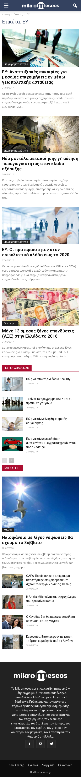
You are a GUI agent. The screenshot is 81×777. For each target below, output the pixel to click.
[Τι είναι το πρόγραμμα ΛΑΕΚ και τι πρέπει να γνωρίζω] (12, 404)
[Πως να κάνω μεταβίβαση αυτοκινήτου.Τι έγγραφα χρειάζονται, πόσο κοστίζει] (12, 444)
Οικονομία (10, 323)
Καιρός (8, 529)
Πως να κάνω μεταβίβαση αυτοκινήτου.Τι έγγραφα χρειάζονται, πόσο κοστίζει (51, 443)
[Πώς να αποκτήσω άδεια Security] (12, 384)
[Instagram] (40, 744)
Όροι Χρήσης (16, 765)
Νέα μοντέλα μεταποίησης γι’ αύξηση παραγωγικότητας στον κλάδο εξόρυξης (40, 163)
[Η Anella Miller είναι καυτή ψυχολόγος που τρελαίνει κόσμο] (12, 602)
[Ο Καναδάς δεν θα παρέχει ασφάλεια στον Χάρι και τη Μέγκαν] (12, 622)
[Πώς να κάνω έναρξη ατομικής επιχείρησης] (12, 424)
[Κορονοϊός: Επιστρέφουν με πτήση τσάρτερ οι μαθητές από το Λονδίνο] (12, 642)
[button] (75, 5)
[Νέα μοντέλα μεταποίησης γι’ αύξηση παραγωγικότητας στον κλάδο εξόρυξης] (40, 134)
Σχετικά (33, 765)
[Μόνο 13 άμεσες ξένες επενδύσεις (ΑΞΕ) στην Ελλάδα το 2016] (40, 307)
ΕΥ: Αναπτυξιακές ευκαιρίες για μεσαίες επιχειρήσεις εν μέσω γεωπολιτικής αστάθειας (34, 77)
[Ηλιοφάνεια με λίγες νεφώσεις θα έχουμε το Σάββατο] (40, 504)
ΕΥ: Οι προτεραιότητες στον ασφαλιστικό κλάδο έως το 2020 (35, 252)
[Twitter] (51, 744)
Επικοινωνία (65, 765)
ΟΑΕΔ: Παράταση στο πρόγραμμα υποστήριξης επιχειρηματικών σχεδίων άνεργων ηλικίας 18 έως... (49, 580)
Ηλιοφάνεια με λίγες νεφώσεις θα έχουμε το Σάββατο (37, 540)
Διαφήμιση (48, 765)
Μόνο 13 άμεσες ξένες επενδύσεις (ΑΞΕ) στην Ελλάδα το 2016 (38, 333)
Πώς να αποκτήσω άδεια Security (48, 379)
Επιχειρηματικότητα (16, 64)
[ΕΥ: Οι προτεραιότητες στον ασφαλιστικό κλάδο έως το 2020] (40, 225)
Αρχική (6, 14)
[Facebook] (29, 744)
